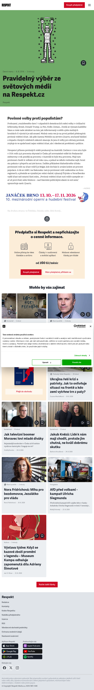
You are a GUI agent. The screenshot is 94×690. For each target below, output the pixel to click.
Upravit (45, 362)
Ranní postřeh (57, 321)
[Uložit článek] (83, 63)
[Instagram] (17, 670)
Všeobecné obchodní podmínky (14, 627)
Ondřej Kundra (9, 450)
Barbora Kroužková (56, 452)
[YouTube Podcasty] (32, 651)
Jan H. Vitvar (8, 573)
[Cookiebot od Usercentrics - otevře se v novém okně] (75, 326)
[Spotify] (32, 657)
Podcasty (56, 374)
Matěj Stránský (55, 510)
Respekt (6, 102)
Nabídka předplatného (11, 615)
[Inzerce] (47, 197)
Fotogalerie (54, 485)
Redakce (5, 602)
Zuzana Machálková (57, 396)
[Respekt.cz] (6, 5)
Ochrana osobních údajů (12, 632)
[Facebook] (4, 670)
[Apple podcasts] (32, 646)
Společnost (8, 429)
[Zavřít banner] (90, 326)
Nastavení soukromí (10, 636)
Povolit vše (76, 362)
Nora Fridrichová (10, 503)
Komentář (10, 321)
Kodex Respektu (8, 611)
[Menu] (89, 5)
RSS (3, 623)
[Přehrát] (36, 314)
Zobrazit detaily (80, 355)
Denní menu (8, 71)
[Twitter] (11, 670)
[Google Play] (10, 651)
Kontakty (5, 606)
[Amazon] (10, 657)
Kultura (6, 542)
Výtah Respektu (65, 374)
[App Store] (10, 646)
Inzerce (5, 619)
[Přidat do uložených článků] (42, 314)
